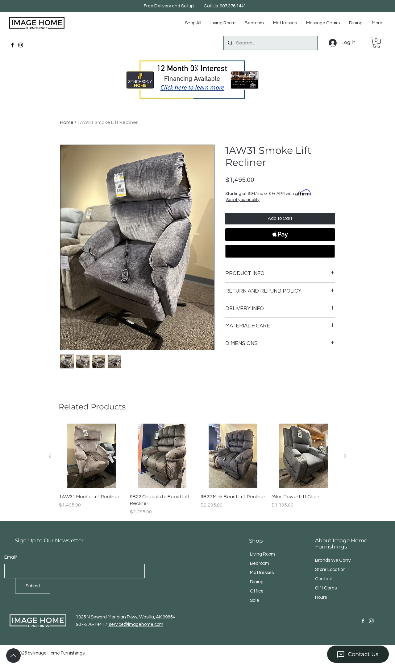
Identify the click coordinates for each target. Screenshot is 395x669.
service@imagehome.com (135, 624)
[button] (376, 43)
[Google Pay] (280, 251)
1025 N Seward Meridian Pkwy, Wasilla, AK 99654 (125, 617)
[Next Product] (345, 455)
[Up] (13, 655)
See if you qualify (243, 200)
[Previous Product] (50, 455)
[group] (197, 469)
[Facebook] (12, 45)
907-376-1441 (90, 624)
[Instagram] (21, 45)
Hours (321, 597)
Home (66, 122)
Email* (11, 557)
